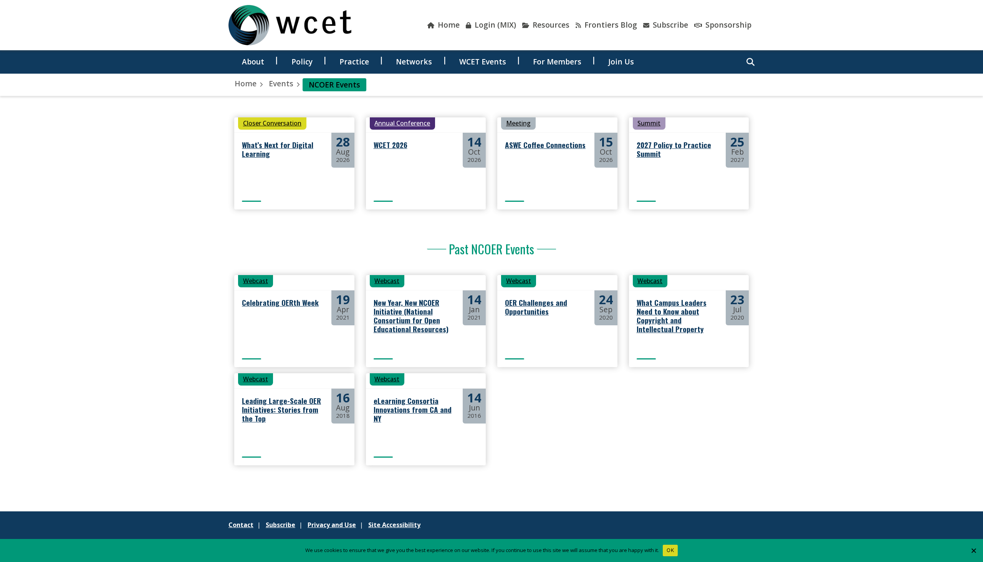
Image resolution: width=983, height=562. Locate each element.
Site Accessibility (394, 525)
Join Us (621, 61)
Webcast (255, 281)
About (253, 61)
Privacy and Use (332, 525)
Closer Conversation (272, 123)
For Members (557, 61)
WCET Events (482, 61)
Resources (550, 25)
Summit (648, 123)
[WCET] (289, 25)
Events (281, 83)
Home (448, 25)
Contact (240, 525)
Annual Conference (402, 123)
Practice (354, 61)
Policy (302, 61)
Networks (414, 61)
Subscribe (669, 25)
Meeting (518, 123)
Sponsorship (727, 25)
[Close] (973, 550)
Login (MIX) (494, 25)
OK (670, 550)
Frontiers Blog (610, 25)
